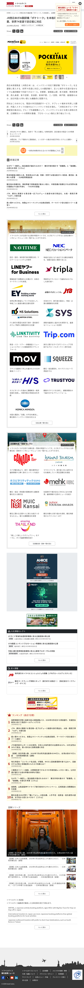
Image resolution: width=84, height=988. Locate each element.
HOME (9, 13)
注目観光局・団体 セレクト (21, 443)
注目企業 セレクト (17, 231)
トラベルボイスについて (30, 971)
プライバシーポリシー (47, 974)
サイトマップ (26, 977)
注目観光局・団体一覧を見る (42, 544)
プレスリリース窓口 (59, 977)
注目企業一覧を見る (42, 423)
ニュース (15, 13)
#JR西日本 (39, 25)
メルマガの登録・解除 (60, 971)
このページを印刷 (71, 31)
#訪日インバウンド (28, 25)
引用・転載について (28, 974)
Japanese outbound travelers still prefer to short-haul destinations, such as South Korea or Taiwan (39, 921)
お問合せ (35, 980)
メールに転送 (58, 31)
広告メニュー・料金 (41, 977)
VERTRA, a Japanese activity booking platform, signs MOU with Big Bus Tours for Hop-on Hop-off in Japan (42, 909)
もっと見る (42, 214)
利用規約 (61, 974)
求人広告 (25, 980)
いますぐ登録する (73, 24)
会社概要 (45, 971)
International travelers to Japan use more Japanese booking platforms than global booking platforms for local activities (40, 915)
